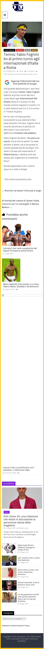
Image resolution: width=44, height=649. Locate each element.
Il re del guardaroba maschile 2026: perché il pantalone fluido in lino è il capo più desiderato (28, 597)
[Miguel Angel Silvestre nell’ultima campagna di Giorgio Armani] (9, 544)
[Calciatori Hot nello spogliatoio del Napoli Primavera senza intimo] (16, 224)
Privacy (27, 625)
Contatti (13, 625)
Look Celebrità (9, 50)
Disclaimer (20, 625)
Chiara (21, 71)
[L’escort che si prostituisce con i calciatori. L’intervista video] (22, 295)
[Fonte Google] (22, 82)
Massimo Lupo (23, 528)
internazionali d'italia (19, 74)
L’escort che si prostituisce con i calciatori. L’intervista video (18, 468)
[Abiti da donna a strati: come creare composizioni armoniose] (9, 569)
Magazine (20, 50)
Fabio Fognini (8, 74)
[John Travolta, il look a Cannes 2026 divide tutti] (9, 557)
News (27, 50)
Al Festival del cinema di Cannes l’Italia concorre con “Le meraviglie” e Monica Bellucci (20, 204)
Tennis (35, 74)
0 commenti (30, 71)
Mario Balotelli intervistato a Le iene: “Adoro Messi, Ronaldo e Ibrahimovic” (21, 285)
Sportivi (34, 50)
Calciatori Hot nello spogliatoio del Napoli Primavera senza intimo (20, 249)
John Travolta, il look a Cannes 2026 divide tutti (29, 559)
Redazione (6, 625)
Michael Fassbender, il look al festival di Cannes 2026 (28, 583)
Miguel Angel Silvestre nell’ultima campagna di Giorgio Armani (26, 547)
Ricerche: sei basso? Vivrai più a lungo (21, 190)
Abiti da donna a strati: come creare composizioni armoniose (28, 572)
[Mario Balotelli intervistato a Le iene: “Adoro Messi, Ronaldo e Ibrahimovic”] (11, 260)
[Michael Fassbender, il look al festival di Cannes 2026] (9, 581)
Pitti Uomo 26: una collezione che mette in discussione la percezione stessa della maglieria (21, 521)
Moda (6, 512)
